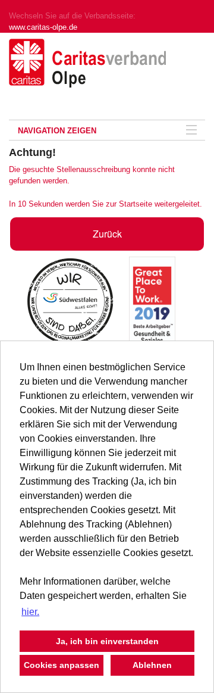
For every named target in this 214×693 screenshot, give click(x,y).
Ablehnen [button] (152, 665)
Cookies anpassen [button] (61, 665)
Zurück (107, 234)
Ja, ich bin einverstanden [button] (107, 641)
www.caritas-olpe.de (43, 27)
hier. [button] (30, 612)
